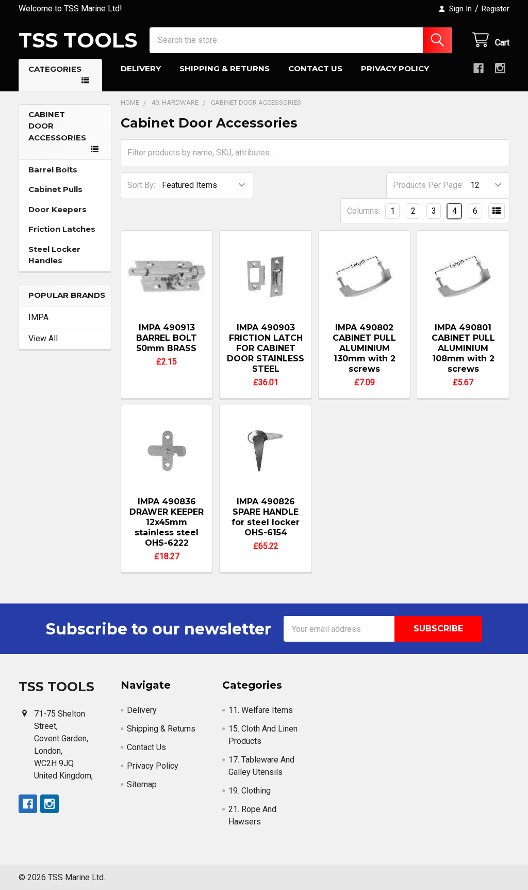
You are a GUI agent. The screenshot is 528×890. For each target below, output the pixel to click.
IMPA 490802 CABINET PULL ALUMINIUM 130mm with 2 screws (364, 348)
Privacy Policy (395, 68)
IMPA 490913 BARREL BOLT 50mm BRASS (166, 338)
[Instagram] (500, 68)
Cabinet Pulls (55, 189)
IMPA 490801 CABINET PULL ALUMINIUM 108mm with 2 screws (463, 348)
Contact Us (315, 68)
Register (495, 8)
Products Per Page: (428, 185)
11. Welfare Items (260, 710)
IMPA (38, 317)
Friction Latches (61, 229)
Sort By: (141, 185)
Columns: (363, 211)
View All (43, 338)
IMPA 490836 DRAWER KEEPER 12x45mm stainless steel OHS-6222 (166, 522)
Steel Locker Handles (54, 255)
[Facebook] (478, 68)
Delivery (141, 68)
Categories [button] (54, 69)
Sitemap (142, 784)
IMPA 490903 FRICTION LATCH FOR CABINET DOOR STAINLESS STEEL (265, 348)
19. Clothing (249, 791)
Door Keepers (57, 209)
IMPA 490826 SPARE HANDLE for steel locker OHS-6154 (266, 517)
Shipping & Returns (224, 68)
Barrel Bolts (52, 169)
